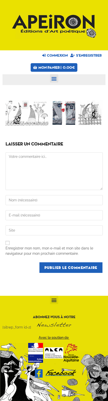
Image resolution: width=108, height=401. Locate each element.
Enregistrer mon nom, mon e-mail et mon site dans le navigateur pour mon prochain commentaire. (49, 251)
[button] (54, 78)
